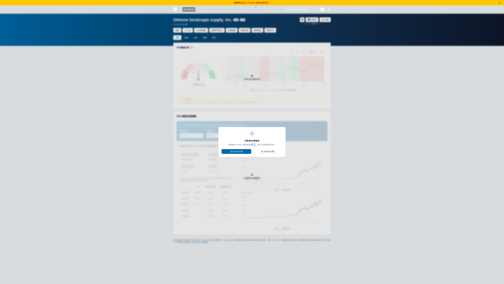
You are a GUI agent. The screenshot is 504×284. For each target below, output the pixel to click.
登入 (254, 144)
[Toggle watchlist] (329, 9)
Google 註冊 (269, 151)
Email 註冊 (238, 151)
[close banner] (499, 2)
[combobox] (302, 9)
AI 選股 (201, 9)
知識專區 (225, 9)
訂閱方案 (237, 9)
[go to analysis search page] (175, 9)
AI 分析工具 (189, 9)
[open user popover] (322, 9)
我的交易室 (250, 9)
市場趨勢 (213, 9)
